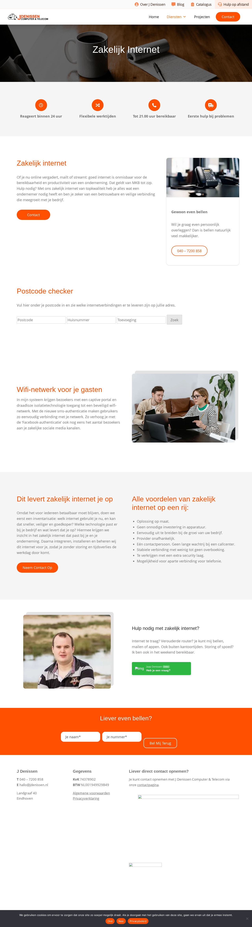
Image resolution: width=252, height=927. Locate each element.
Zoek (174, 320)
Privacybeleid (138, 921)
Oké (110, 921)
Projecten (202, 16)
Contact (228, 16)
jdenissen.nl (39, 785)
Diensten (174, 16)
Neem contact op (37, 567)
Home (154, 16)
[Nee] (247, 919)
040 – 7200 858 (189, 250)
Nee (121, 921)
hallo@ (24, 785)
